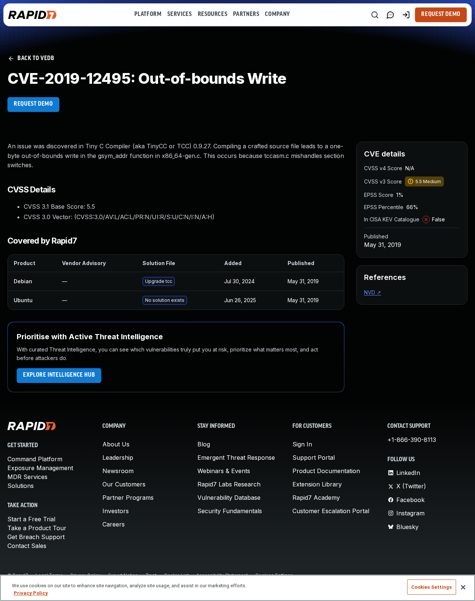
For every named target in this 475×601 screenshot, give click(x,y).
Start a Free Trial (31, 519)
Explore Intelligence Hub (59, 375)
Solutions (20, 485)
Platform (147, 14)
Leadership (117, 457)
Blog (203, 444)
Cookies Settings (431, 587)
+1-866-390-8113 (411, 439)
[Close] (463, 587)
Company (277, 14)
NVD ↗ (372, 292)
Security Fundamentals (229, 511)
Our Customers (123, 484)
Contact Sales (26, 545)
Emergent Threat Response (236, 457)
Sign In (302, 444)
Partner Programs (128, 497)
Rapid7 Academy (316, 497)
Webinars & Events (223, 471)
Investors (115, 511)
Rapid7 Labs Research (229, 484)
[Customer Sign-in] (406, 15)
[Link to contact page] (390, 15)
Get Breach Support (36, 537)
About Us (116, 444)
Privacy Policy (31, 593)
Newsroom (118, 471)
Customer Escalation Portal (330, 511)
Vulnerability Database (229, 497)
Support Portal (313, 457)
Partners (246, 14)
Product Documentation (326, 471)
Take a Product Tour (36, 528)
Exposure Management (40, 468)
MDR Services (27, 477)
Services (179, 14)
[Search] (374, 15)
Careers (113, 524)
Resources (212, 14)
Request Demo (441, 14)
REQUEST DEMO (33, 104)
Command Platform (34, 459)
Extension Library (317, 484)
